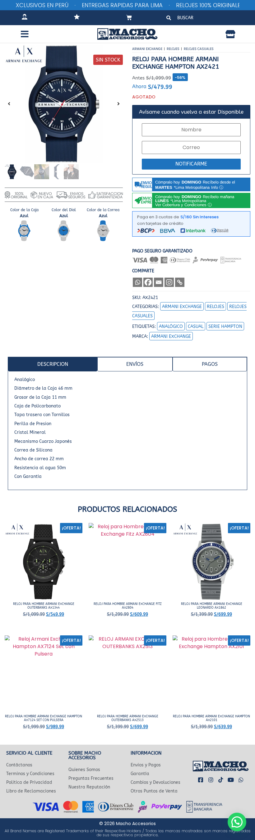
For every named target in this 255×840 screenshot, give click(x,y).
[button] (25, 34)
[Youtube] (231, 779)
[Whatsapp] (137, 282)
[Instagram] (169, 282)
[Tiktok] (221, 779)
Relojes (173, 49)
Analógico (171, 326)
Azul (24, 215)
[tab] (52, 364)
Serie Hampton (225, 326)
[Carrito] (129, 17)
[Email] (158, 282)
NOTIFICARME (191, 164)
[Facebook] (148, 282)
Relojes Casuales (199, 49)
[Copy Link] (179, 282)
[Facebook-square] (201, 779)
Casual (195, 326)
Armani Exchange (147, 49)
